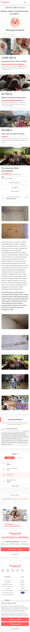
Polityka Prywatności (7, 584)
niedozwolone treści (19, 499)
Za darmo (22, 584)
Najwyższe (20, 457)
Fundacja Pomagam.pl (22, 590)
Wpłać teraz (9, 476)
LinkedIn (17, 569)
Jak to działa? (15, 554)
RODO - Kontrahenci (7, 586)
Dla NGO (22, 588)
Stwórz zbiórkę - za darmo (15, 549)
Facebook (2, 569)
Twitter (7, 569)
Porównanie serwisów (7, 590)
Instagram (12, 569)
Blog (22, 586)
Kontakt (7, 588)
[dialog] (15, 616)
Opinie (22, 580)
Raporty (22, 582)
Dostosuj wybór (15, 628)
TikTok (22, 569)
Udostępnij (15, 187)
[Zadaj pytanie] (26, 197)
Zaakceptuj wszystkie (15, 619)
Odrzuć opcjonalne (15, 624)
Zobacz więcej (15, 486)
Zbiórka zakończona (15, 182)
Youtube (27, 569)
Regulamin (7, 582)
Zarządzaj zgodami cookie (7, 594)
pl (24, 2)
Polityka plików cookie (7, 592)
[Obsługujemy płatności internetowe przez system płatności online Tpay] (22, 592)
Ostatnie (9, 457)
